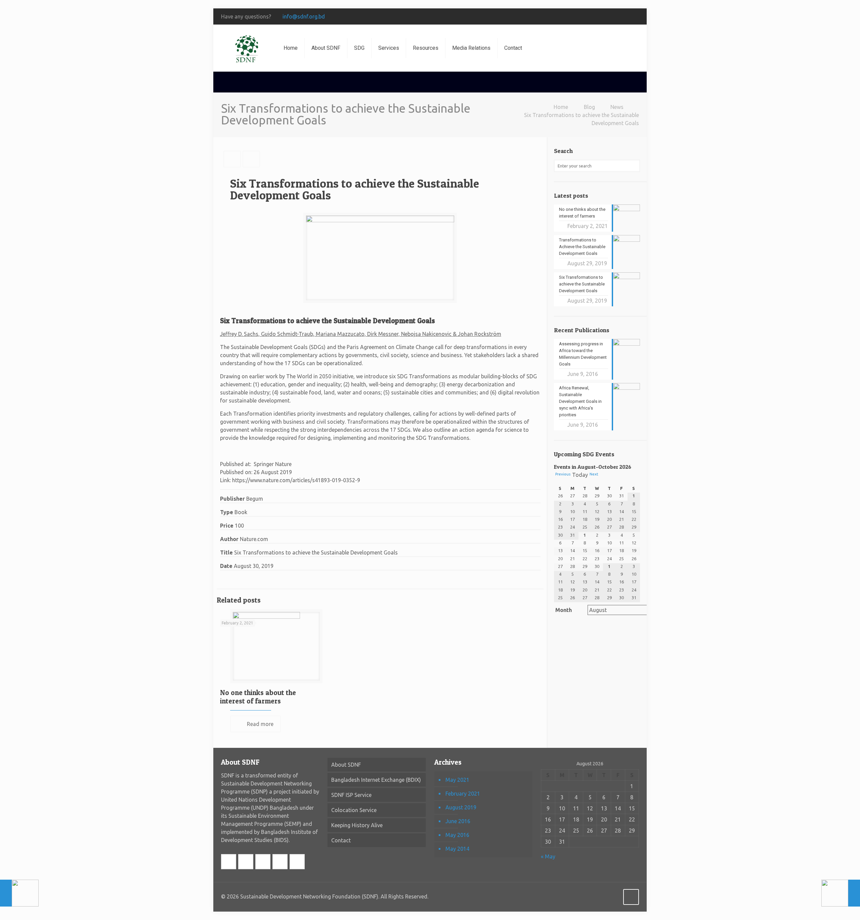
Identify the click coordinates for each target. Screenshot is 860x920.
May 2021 (457, 780)
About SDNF (346, 765)
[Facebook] (571, 17)
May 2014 (457, 849)
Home (561, 107)
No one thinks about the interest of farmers (258, 696)
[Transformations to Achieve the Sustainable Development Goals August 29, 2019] (840, 893)
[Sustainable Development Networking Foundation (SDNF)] (247, 48)
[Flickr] (617, 17)
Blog (589, 107)
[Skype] (562, 17)
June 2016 (457, 821)
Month (563, 610)
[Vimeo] (599, 17)
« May (548, 856)
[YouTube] (608, 17)
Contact (341, 840)
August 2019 (460, 807)
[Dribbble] (635, 17)
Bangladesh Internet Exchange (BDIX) (376, 780)
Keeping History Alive (357, 825)
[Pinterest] (626, 17)
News (617, 107)
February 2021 (462, 794)
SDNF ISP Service (351, 795)
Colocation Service (354, 810)
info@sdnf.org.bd (304, 16)
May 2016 (457, 835)
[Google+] (581, 17)
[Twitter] (590, 17)
